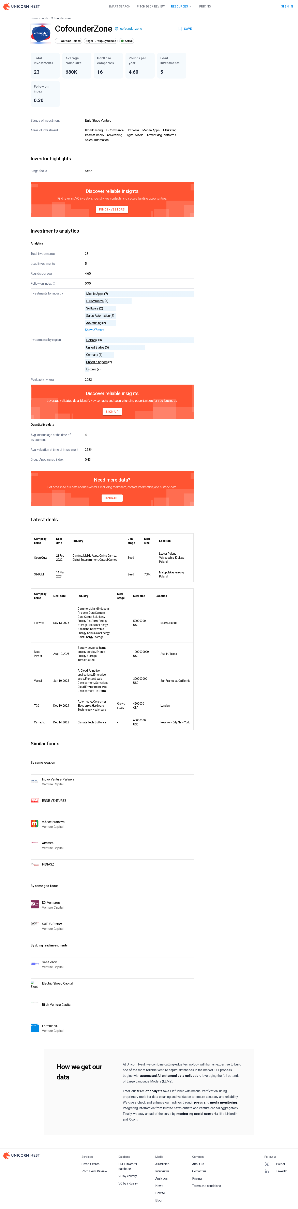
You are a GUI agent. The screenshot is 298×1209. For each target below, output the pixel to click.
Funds (44, 18)
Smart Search (119, 6)
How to (160, 1193)
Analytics (161, 1178)
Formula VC (50, 1026)
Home (34, 18)
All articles (162, 1164)
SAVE (188, 28)
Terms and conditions (206, 1186)
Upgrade (112, 498)
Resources (179, 6)
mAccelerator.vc (53, 822)
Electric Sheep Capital (57, 983)
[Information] (54, 283)
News (159, 1186)
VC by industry (128, 1183)
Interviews (162, 1171)
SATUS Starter (52, 924)
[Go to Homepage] (21, 6)
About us (198, 1164)
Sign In (287, 6)
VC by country (127, 1176)
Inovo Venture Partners (58, 779)
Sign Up (112, 411)
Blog (158, 1200)
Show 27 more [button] (94, 330)
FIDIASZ (48, 864)
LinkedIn (281, 1171)
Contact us (199, 1171)
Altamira (48, 843)
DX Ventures (51, 903)
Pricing (205, 6)
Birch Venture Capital (56, 1005)
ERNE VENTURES (54, 801)
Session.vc (50, 962)
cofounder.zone (131, 29)
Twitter (280, 1164)
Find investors (112, 209)
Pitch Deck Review (151, 6)
